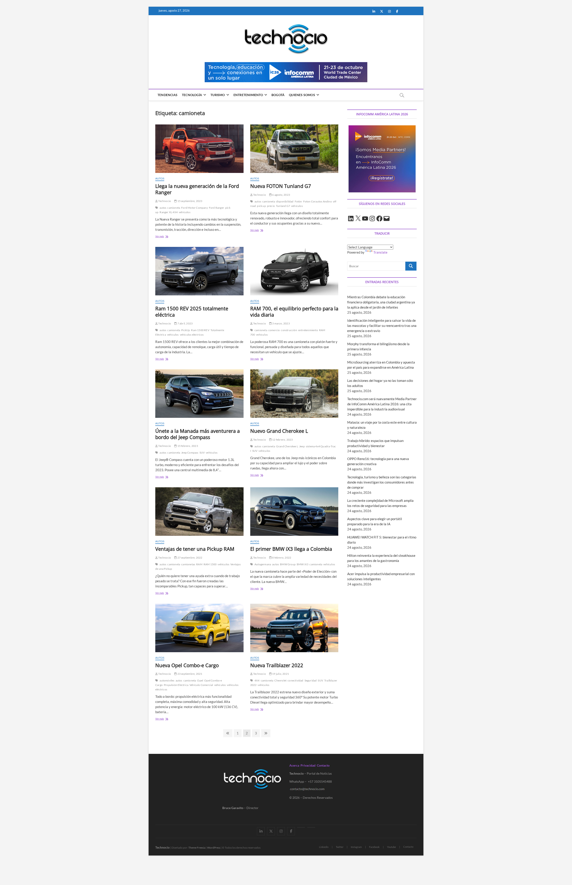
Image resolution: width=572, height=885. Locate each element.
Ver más (165, 236)
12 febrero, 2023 (282, 439)
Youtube (391, 846)
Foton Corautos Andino (317, 201)
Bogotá (277, 95)
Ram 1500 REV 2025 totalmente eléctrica (191, 311)
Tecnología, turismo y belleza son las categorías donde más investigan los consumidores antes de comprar (381, 482)
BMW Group (288, 564)
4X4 (257, 680)
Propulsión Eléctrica (176, 685)
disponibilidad (285, 201)
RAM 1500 (210, 564)
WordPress (213, 847)
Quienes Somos (302, 95)
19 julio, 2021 (280, 673)
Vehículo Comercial (201, 685)
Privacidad (308, 765)
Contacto (323, 765)
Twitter (339, 846)
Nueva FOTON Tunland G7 (280, 186)
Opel (200, 680)
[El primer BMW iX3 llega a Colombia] (294, 511)
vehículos (184, 212)
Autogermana (262, 564)
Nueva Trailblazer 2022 (276, 665)
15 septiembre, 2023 (189, 201)
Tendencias (167, 95)
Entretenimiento (248, 95)
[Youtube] (301, 827)
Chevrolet (280, 680)
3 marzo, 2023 (281, 323)
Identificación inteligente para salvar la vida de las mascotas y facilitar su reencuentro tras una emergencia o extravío (381, 325)
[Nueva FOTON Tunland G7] (294, 148)
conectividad (295, 680)
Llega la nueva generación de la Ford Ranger (197, 189)
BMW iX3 (302, 564)
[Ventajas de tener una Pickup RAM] (199, 511)
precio (271, 206)
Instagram (356, 846)
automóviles (167, 680)
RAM (199, 564)
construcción (289, 330)
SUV (202, 452)
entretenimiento (308, 330)
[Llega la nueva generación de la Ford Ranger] (199, 148)
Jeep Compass (189, 452)
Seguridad (311, 680)
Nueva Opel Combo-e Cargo (187, 665)
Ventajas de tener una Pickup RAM (194, 548)
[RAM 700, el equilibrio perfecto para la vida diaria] (294, 271)
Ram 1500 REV (200, 330)
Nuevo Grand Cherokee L (279, 430)
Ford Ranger (216, 207)
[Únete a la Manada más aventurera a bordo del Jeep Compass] (199, 393)
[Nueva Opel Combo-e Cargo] (199, 628)
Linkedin (323, 846)
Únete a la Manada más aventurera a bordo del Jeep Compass (197, 433)
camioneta (173, 207)
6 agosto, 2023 (281, 194)
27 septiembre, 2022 (189, 557)
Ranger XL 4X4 (169, 212)
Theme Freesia (196, 847)
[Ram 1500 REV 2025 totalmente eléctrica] (199, 271)
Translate (380, 252)
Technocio (164, 201)
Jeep (302, 446)
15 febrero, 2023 (187, 446)
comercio (274, 330)
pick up (261, 206)
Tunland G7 (283, 206)
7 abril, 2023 (185, 323)
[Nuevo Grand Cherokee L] (294, 393)
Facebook (374, 846)
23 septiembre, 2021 (189, 673)
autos (163, 207)
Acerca (294, 765)
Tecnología (192, 95)
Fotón (298, 201)
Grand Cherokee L (287, 446)
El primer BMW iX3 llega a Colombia (291, 548)
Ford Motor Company (194, 207)
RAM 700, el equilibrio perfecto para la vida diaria (294, 311)
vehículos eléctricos (192, 334)
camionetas (188, 564)
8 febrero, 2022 (281, 557)
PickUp (185, 330)
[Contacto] (311, 827)
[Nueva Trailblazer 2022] (294, 628)
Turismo (217, 95)
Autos (159, 178)
